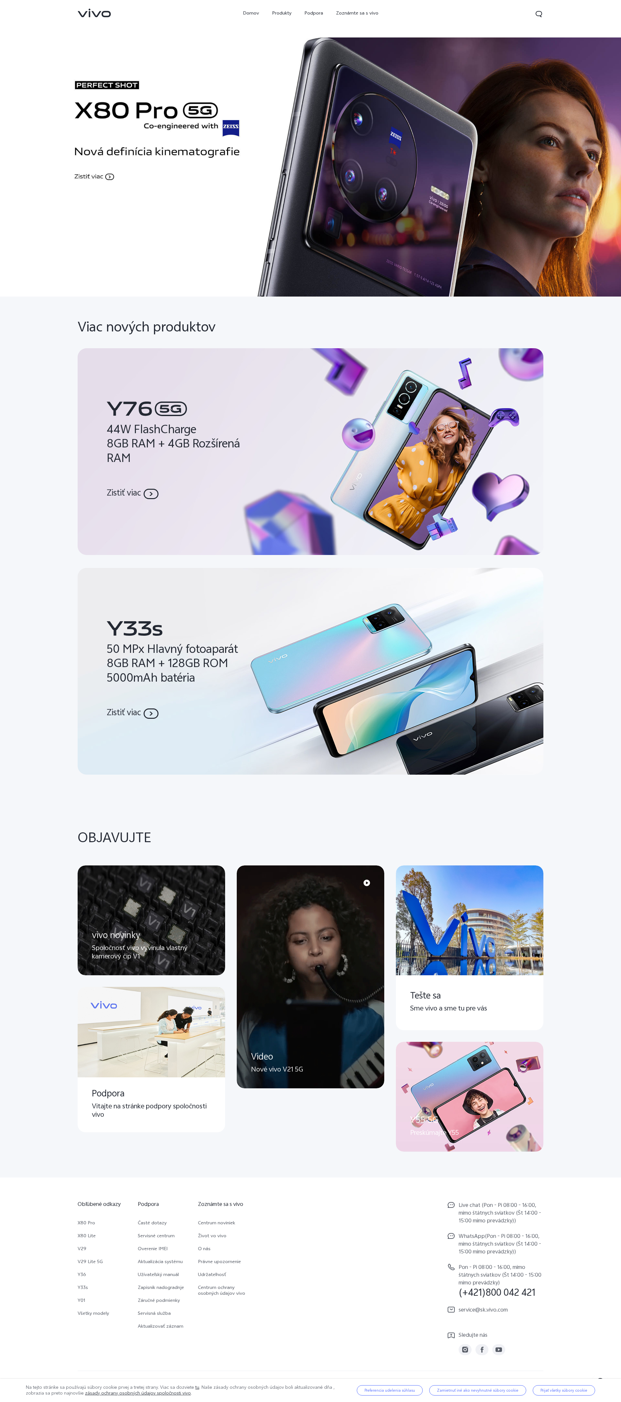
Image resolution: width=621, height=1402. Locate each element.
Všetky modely (93, 1314)
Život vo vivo (212, 1237)
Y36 (82, 1275)
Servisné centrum (156, 1237)
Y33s (83, 1288)
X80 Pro (86, 1224)
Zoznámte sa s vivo (357, 14)
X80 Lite (87, 1237)
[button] (538, 13)
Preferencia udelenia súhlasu (390, 1390)
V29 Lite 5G (90, 1262)
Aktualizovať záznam (160, 1327)
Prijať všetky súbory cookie (563, 1390)
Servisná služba (154, 1314)
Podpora (313, 14)
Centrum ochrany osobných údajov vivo (221, 1291)
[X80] (310, 148)
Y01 (81, 1301)
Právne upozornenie (219, 1262)
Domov (251, 14)
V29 (82, 1249)
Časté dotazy (152, 1224)
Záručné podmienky (159, 1301)
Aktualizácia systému (160, 1262)
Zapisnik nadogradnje (161, 1288)
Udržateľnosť (212, 1275)
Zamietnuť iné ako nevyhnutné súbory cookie (477, 1390)
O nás (204, 1249)
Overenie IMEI (153, 1249)
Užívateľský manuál (158, 1275)
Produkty (281, 14)
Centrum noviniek (216, 1224)
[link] (94, 12)
